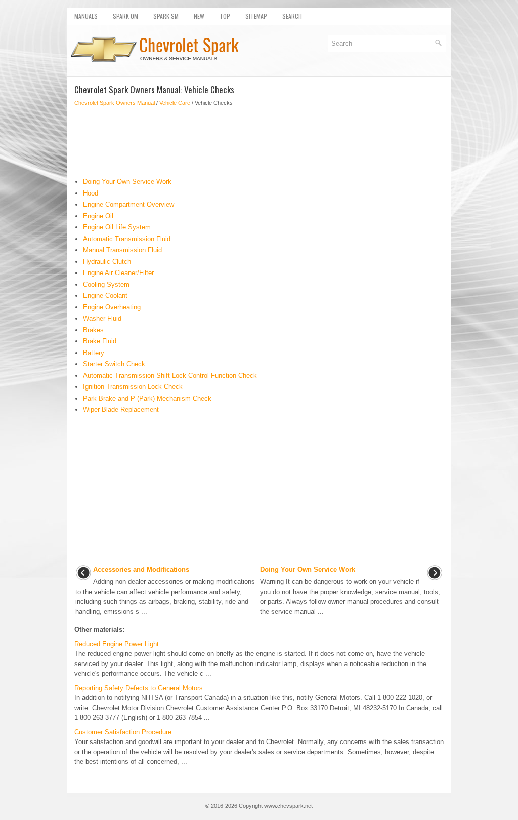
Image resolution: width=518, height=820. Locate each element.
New (199, 16)
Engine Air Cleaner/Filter (118, 273)
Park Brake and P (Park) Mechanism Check (147, 398)
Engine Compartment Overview (128, 204)
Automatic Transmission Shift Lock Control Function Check (170, 375)
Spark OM (125, 16)
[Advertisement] (259, 141)
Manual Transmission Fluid (122, 250)
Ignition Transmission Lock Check (133, 387)
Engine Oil (98, 216)
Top (225, 16)
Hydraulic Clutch (107, 261)
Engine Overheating (112, 307)
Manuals (86, 16)
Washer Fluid (102, 318)
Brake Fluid (99, 341)
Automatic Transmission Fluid (126, 239)
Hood (90, 193)
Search (292, 16)
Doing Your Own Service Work (127, 181)
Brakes (93, 330)
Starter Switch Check (114, 364)
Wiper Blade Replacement (121, 409)
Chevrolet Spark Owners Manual (114, 103)
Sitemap (256, 16)
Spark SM (166, 16)
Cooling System (106, 284)
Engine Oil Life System (117, 227)
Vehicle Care (174, 103)
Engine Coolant (105, 295)
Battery (93, 353)
